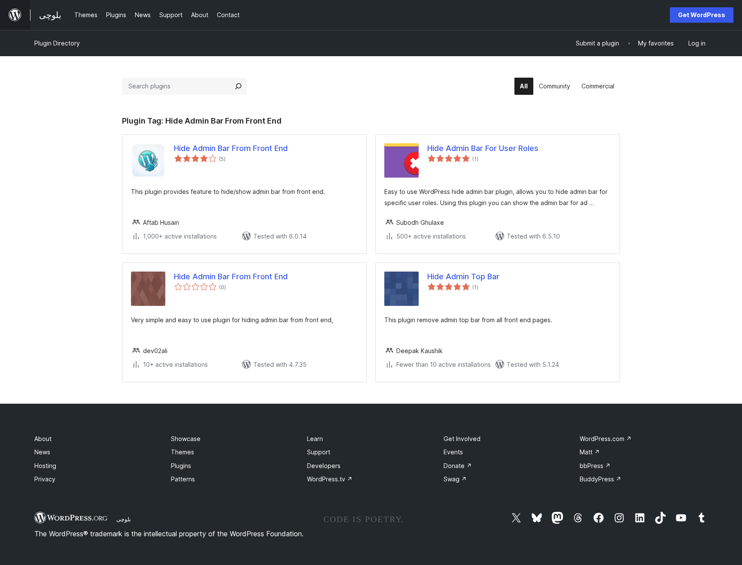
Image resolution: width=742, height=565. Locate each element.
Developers (324, 465)
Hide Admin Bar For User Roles (482, 148)
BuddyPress (600, 479)
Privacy (44, 479)
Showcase (186, 438)
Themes (182, 452)
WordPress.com (606, 438)
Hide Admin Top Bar (463, 276)
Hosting (45, 465)
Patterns (183, 479)
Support (318, 452)
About (43, 438)
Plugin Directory (57, 43)
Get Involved (462, 438)
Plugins (181, 465)
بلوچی (123, 519)
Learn (315, 438)
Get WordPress (701, 14)
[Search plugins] (238, 86)
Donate (458, 465)
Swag (455, 479)
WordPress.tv (330, 479)
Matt (590, 452)
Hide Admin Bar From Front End (231, 148)
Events (453, 452)
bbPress (595, 465)
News (42, 452)
